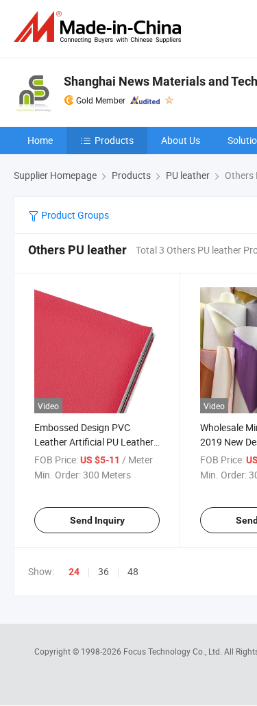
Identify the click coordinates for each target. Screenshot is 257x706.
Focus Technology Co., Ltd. (173, 651)
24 (74, 571)
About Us (180, 140)
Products (114, 140)
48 (132, 571)
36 (103, 571)
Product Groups (74, 214)
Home (40, 140)
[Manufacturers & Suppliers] (100, 27)
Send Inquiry (97, 520)
